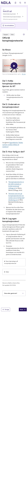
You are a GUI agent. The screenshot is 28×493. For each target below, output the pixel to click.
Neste (21, 309)
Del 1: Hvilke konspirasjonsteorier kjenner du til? (11, 83)
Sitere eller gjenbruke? (10, 293)
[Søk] (20, 3)
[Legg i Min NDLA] (24, 34)
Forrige (7, 309)
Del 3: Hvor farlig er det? (13, 151)
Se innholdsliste (9, 25)
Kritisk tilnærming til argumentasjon (12, 16)
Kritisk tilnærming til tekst (9, 14)
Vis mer (24, 74)
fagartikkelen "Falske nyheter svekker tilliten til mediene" (12, 145)
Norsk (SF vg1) (7, 11)
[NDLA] (6, 3)
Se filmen (6, 49)
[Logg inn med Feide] (15, 3)
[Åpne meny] (25, 3)
